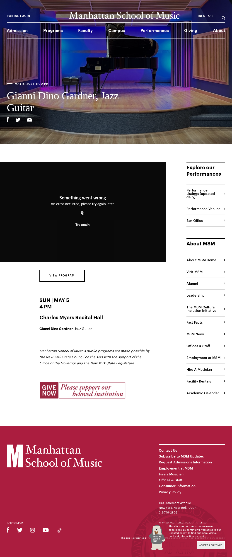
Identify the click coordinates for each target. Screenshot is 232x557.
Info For (205, 16)
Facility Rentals (198, 381)
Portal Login (18, 16)
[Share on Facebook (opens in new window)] (8, 119)
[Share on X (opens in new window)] (18, 120)
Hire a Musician (171, 474)
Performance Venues (203, 209)
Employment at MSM (203, 358)
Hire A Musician (199, 369)
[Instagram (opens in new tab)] (32, 531)
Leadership (195, 295)
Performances (154, 31)
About (219, 31)
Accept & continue (210, 545)
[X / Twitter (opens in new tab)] (19, 531)
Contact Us (168, 450)
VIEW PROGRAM (62, 275)
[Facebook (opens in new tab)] (8, 531)
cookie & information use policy (187, 536)
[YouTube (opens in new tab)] (46, 531)
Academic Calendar (202, 393)
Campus (116, 31)
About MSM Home (201, 260)
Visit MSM (194, 272)
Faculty (85, 31)
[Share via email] (29, 120)
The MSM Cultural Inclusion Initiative (201, 308)
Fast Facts (194, 322)
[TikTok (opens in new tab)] (59, 531)
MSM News (195, 334)
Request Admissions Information (185, 462)
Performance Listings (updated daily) (200, 193)
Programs (53, 31)
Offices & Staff (198, 346)
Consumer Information (177, 486)
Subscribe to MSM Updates (181, 456)
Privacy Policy (170, 492)
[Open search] (223, 15)
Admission (17, 31)
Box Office (194, 220)
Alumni (192, 283)
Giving (190, 31)
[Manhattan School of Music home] (124, 15)
